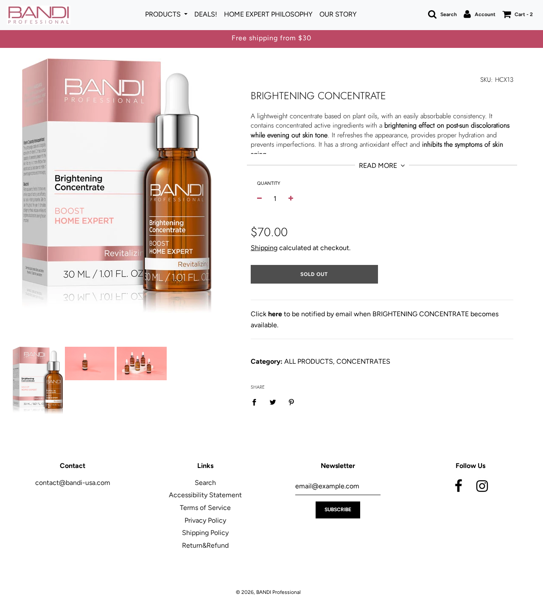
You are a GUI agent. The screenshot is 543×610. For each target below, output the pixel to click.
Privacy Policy (205, 520)
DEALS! (205, 14)
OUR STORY (338, 14)
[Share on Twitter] (272, 402)
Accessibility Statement (205, 495)
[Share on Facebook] (257, 402)
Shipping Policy (205, 533)
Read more (379, 166)
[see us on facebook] (458, 484)
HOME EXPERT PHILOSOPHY (268, 14)
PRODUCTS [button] (163, 14)
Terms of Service (205, 508)
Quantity (268, 183)
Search (205, 483)
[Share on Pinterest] (291, 402)
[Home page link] (38, 15)
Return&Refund (205, 545)
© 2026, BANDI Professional (268, 592)
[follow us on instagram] (482, 484)
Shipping (264, 248)
